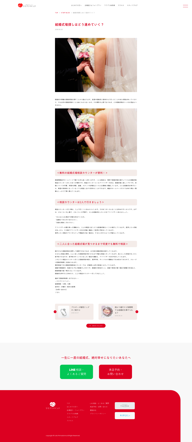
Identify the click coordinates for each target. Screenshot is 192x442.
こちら (57, 292)
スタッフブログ (132, 5)
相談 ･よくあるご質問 (76, 371)
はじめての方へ (76, 5)
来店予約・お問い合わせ (99, 407)
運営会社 (93, 410)
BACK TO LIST (97, 326)
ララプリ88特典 (109, 5)
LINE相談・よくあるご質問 (99, 403)
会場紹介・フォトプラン (75, 410)
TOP (68, 403)
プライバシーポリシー (98, 413)
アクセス (121, 5)
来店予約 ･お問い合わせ (115, 371)
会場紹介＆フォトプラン (93, 5)
